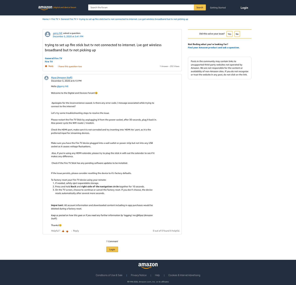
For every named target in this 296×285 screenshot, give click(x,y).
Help (157, 275)
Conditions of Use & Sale (109, 275)
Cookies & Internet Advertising (184, 275)
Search (199, 7)
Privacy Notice (138, 275)
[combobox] (147, 7)
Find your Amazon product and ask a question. (214, 47)
